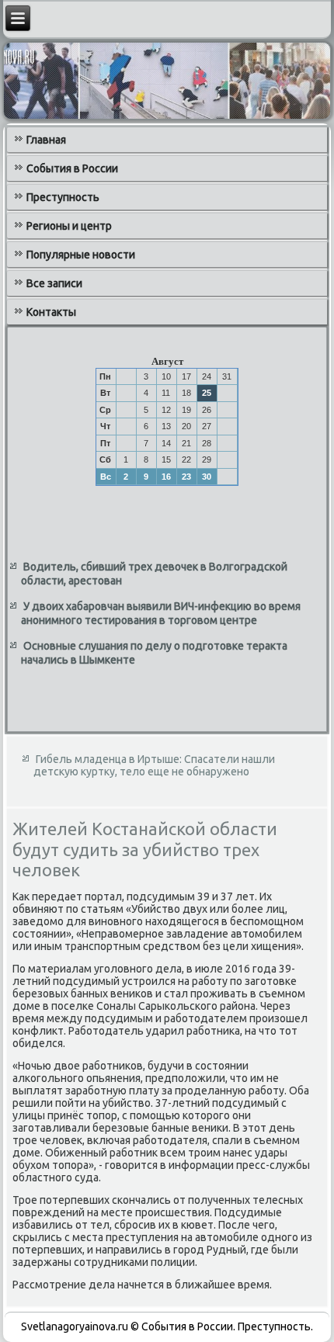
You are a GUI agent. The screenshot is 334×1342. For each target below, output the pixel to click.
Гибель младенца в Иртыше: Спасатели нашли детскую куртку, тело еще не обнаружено (154, 765)
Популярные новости (80, 254)
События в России (72, 168)
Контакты (51, 312)
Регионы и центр (69, 226)
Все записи (54, 283)
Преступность (62, 197)
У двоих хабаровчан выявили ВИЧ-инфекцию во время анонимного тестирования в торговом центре (161, 613)
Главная (46, 140)
